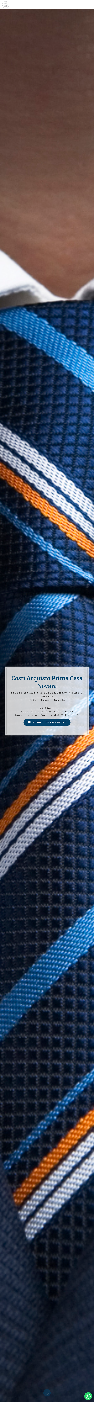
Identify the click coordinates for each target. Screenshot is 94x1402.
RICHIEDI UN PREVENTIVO (49, 722)
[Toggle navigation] (90, 5)
